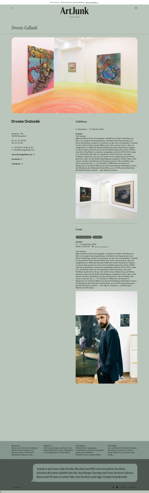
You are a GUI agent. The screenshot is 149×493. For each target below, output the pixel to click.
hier (100, 477)
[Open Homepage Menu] (136, 8)
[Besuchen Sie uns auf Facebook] (117, 487)
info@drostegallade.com (24, 150)
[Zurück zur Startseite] (74, 10)
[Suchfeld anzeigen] (13, 8)
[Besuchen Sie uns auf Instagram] (113, 487)
